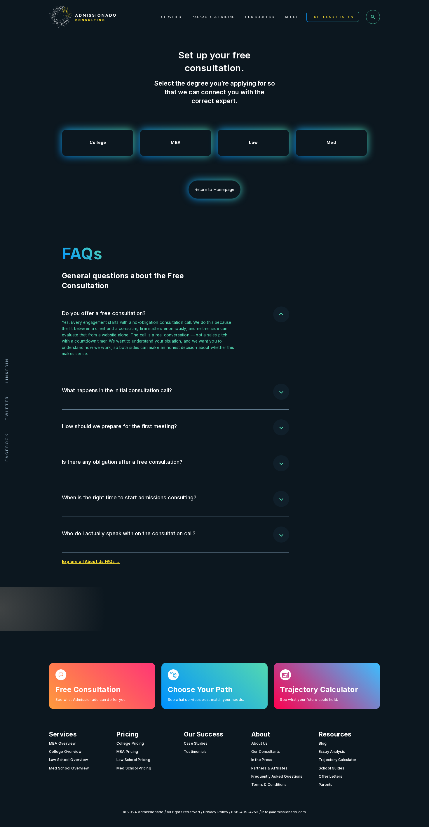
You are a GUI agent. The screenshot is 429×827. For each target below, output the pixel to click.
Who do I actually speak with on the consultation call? (129, 533)
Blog (323, 743)
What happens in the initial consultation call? (117, 390)
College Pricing (130, 743)
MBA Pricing (127, 751)
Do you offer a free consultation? (104, 313)
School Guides (332, 768)
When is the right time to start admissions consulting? (129, 497)
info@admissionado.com (283, 811)
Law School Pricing (133, 759)
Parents (326, 784)
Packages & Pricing (213, 17)
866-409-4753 (244, 811)
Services (171, 17)
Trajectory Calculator (338, 759)
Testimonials (195, 751)
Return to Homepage (215, 189)
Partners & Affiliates (269, 768)
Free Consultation (333, 17)
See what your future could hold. (309, 699)
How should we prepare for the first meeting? (119, 426)
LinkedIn (7, 370)
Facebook (7, 447)
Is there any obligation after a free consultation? (122, 461)
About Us (259, 743)
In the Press (262, 759)
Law (253, 142)
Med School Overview (69, 768)
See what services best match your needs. (206, 699)
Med (331, 142)
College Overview (65, 751)
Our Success (259, 17)
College (98, 142)
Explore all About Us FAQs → (91, 561)
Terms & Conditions (269, 784)
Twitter (7, 408)
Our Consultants (265, 751)
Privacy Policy (215, 811)
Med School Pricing (133, 768)
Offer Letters (331, 776)
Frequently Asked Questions (277, 776)
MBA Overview (62, 743)
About (292, 17)
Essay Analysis (332, 751)
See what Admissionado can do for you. (91, 699)
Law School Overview (68, 759)
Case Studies (196, 743)
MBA (175, 142)
